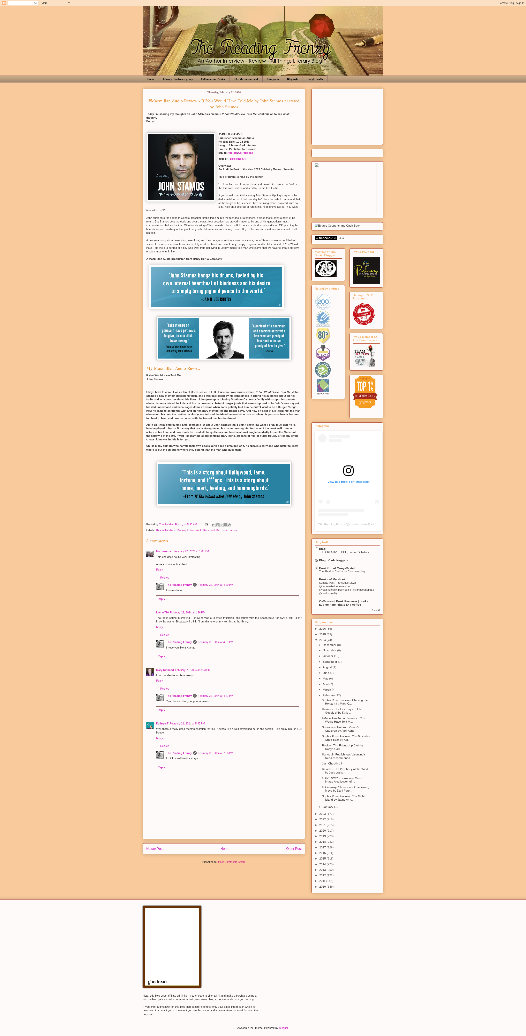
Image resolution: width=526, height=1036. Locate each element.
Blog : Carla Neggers (333, 560)
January (328, 806)
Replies (164, 577)
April (326, 684)
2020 (323, 830)
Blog (322, 548)
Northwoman (164, 551)
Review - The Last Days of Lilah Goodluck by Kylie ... (342, 710)
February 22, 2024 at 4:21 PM (215, 642)
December (330, 644)
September (330, 661)
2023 (323, 813)
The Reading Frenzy (179, 584)
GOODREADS (238, 159)
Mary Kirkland (165, 670)
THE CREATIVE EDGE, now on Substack (344, 552)
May (326, 678)
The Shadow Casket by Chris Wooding (342, 571)
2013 (323, 869)
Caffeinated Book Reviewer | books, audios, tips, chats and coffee (344, 603)
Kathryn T (162, 723)
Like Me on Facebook (246, 79)
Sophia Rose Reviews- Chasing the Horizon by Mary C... (345, 701)
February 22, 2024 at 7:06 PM (215, 753)
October (328, 656)
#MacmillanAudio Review (170, 530)
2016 (323, 853)
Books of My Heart (332, 579)
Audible (232, 152)
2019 (323, 836)
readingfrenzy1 (359, 524)
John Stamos (229, 530)
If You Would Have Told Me (203, 530)
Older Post (294, 848)
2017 (323, 847)
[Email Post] (206, 524)
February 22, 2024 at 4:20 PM (215, 584)
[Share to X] (221, 525)
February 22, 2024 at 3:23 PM (192, 670)
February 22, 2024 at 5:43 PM (187, 723)
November (330, 650)
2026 (323, 628)
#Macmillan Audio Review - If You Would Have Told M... (343, 719)
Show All (375, 610)
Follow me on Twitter (213, 79)
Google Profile (315, 79)
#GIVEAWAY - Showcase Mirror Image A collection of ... (342, 779)
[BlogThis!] (218, 525)
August (328, 667)
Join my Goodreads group (178, 79)
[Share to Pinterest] (229, 525)
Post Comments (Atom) (232, 861)
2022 (323, 819)
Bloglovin (292, 79)
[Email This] (214, 525)
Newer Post (154, 848)
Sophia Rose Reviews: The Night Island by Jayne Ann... (343, 798)
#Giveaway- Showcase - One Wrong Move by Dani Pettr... (345, 788)
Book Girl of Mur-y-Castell (337, 568)
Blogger (283, 1027)
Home (150, 79)
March (327, 689)
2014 (323, 864)
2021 (323, 825)
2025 (323, 634)
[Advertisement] (347, 116)
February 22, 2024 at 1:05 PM (191, 551)
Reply (159, 569)
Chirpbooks (245, 152)
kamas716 (162, 612)
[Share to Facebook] (225, 525)
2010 (323, 886)
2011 (322, 880)
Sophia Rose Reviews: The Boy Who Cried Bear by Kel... (346, 738)
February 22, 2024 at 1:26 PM (187, 612)
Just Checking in (332, 763)
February (329, 695)
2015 (323, 858)
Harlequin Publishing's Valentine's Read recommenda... (344, 756)
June (326, 672)
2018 (323, 841)
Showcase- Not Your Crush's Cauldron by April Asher (340, 729)
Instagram (273, 79)
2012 (323, 875)
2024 (323, 640)
